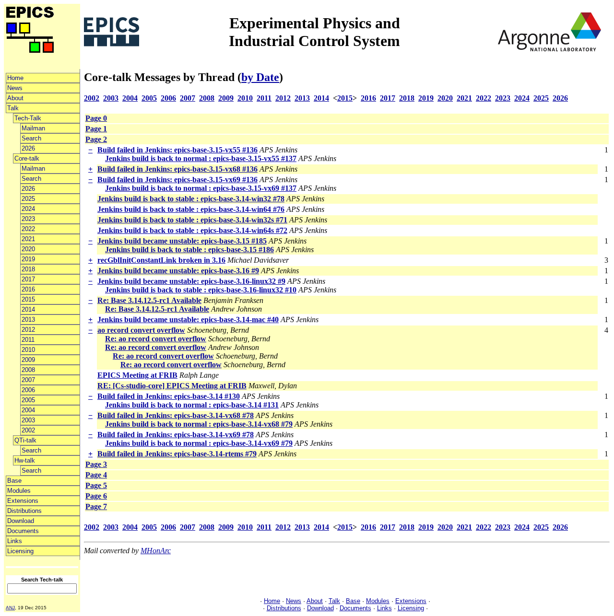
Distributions (24, 510)
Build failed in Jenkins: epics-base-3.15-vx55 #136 (177, 150)
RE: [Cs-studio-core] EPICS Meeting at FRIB (172, 386)
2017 (28, 279)
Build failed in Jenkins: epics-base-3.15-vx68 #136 (177, 169)
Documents (23, 531)
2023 (28, 218)
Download (20, 520)
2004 (28, 410)
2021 (28, 239)
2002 (28, 430)
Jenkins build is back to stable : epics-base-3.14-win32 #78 (190, 199)
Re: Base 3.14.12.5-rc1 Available (149, 300)
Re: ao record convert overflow (155, 339)
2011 (28, 339)
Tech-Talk (27, 118)
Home (15, 77)
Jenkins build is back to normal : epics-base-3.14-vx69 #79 (199, 443)
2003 (28, 420)
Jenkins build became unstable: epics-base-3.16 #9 (178, 271)
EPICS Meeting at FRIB (137, 375)
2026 (28, 148)
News (15, 88)
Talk (13, 108)
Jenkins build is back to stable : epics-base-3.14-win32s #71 (192, 220)
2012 (28, 329)
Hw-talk (24, 460)
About (15, 98)
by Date (260, 77)
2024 (28, 208)
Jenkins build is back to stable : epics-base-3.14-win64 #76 (190, 209)
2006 (28, 390)
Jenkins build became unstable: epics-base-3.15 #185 (182, 241)
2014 (28, 309)
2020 (28, 249)
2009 (28, 359)
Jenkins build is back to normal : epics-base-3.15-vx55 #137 (200, 158)
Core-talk (26, 158)
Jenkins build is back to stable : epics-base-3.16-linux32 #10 (200, 290)
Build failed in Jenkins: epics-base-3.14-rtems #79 (177, 454)
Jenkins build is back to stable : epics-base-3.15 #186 (189, 249)
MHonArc (156, 550)
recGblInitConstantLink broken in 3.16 (161, 260)
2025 (28, 198)
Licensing (20, 551)
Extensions (22, 500)
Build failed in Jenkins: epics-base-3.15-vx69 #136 (177, 179)
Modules (19, 490)
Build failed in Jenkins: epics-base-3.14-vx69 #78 (175, 434)
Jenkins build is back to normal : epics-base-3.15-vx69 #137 (200, 188)
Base (14, 480)
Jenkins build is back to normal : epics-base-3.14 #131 (192, 405)
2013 (28, 319)
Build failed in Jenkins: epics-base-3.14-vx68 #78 (175, 415)
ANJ (10, 607)
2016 (28, 289)
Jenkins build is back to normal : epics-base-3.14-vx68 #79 (199, 424)
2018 (28, 269)
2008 (28, 369)
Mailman (33, 128)
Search (31, 138)
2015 (28, 299)
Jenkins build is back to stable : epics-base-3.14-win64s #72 (192, 230)
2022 (28, 228)
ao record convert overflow (141, 330)
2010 (28, 349)
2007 (28, 380)
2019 (28, 259)
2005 (28, 400)
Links (14, 541)
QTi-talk (25, 440)
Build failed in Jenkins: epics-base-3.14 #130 (168, 396)
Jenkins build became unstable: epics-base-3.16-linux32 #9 (191, 281)
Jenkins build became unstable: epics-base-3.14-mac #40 (188, 319)
